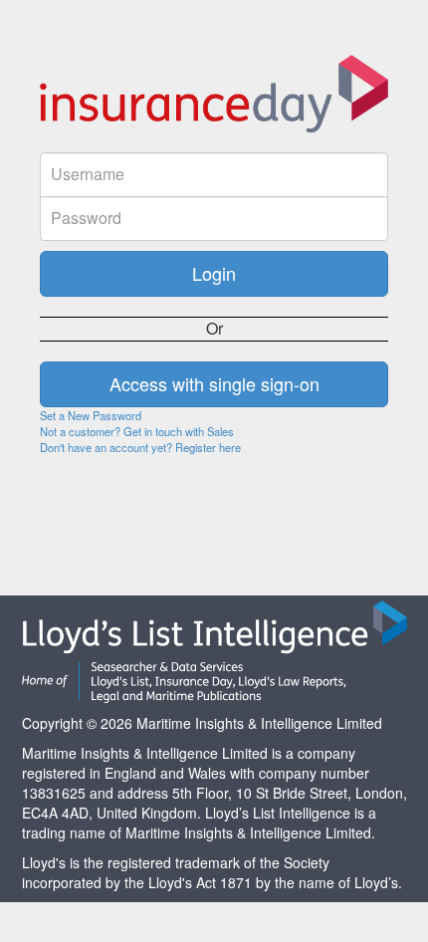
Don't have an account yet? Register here (140, 447)
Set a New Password (90, 415)
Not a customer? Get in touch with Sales (137, 431)
